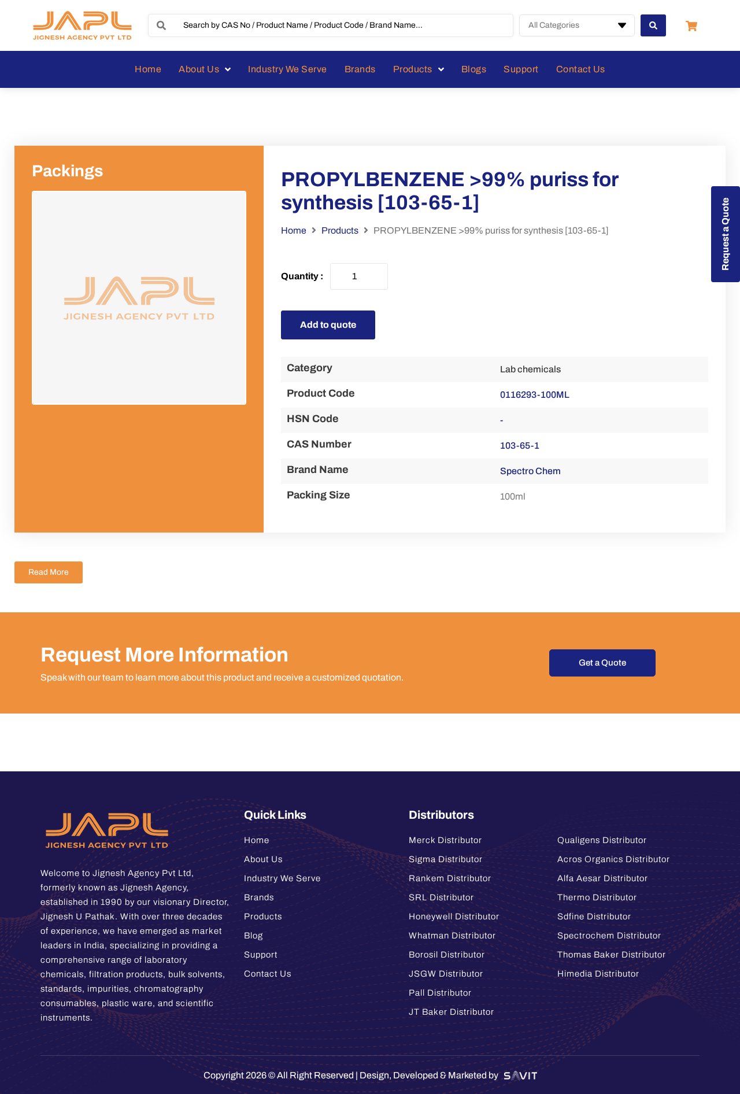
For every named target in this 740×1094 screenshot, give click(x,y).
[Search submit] (653, 25)
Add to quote (328, 325)
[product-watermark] (139, 298)
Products (339, 230)
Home (293, 230)
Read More (48, 572)
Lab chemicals (530, 369)
